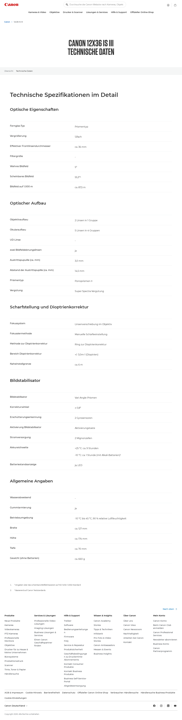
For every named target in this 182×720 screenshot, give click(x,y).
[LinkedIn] (168, 706)
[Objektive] (61, 12)
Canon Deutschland (15, 705)
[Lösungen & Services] (109, 12)
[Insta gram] (161, 706)
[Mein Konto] (168, 5)
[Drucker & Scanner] (84, 12)
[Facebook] (154, 706)
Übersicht (8, 71)
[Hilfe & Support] (128, 12)
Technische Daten (24, 71)
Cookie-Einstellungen (16, 698)
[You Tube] (175, 706)
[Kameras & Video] (47, 12)
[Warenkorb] (175, 5)
